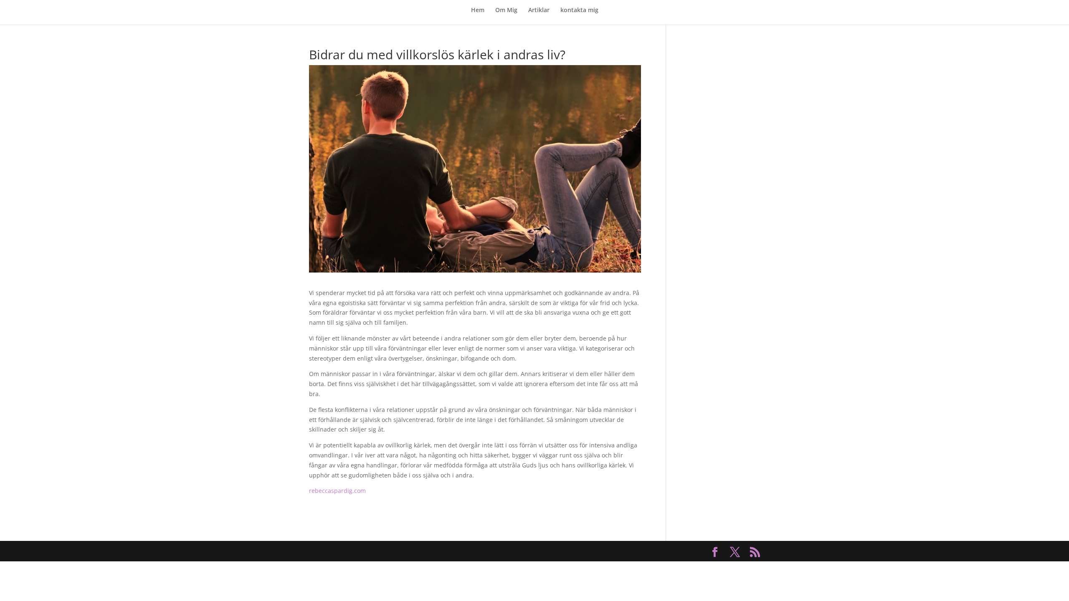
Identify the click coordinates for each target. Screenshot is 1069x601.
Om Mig (506, 10)
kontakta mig (579, 10)
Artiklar (539, 10)
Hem (477, 10)
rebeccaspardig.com (337, 491)
